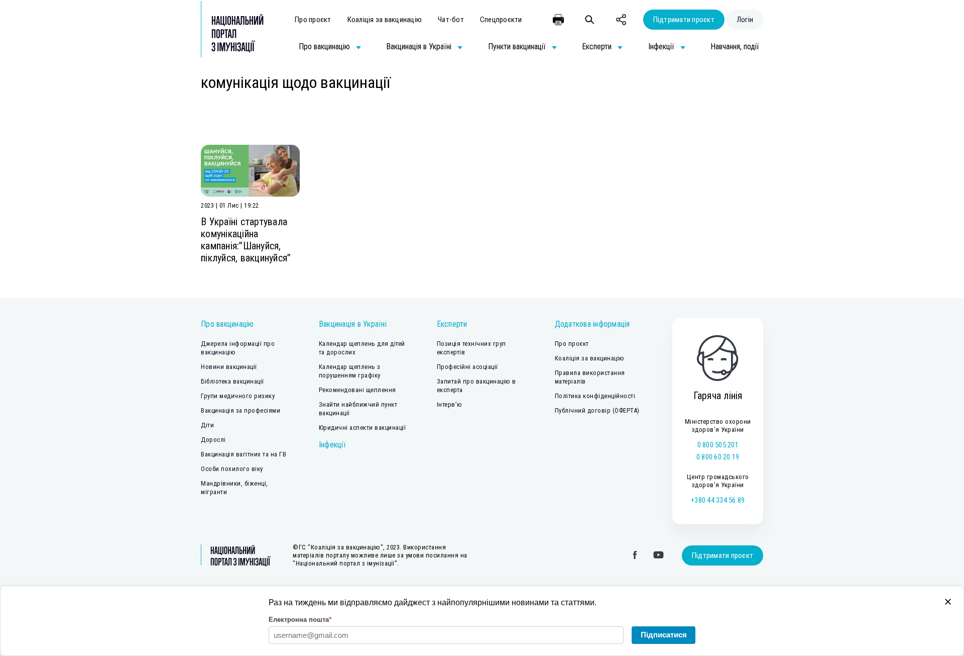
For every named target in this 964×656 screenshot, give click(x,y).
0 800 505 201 (718, 444)
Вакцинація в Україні (353, 324)
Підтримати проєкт (683, 19)
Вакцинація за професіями (240, 410)
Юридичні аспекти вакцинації (362, 427)
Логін (745, 19)
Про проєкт (313, 19)
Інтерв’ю (449, 404)
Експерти (452, 324)
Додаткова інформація (592, 324)
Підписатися (664, 634)
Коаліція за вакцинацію (384, 19)
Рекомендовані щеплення (357, 390)
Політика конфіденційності (595, 396)
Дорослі (213, 439)
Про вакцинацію (227, 324)
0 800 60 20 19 (718, 456)
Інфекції (332, 444)
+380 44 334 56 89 (718, 500)
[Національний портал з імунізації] (232, 33)
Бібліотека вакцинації (232, 381)
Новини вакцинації (229, 366)
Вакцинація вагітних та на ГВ (243, 454)
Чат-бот (451, 19)
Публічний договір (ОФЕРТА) (597, 410)
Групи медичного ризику (238, 396)
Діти (207, 425)
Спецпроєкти (501, 19)
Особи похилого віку (232, 469)
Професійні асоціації (467, 366)
